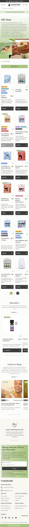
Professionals (18, 498)
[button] (14, 525)
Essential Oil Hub (19, 508)
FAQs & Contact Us (5, 506)
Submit (14, 468)
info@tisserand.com (8, 490)
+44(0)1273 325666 (8, 487)
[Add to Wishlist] (13, 90)
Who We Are (4, 496)
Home (2, 61)
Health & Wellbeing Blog (21, 506)
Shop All (13, 312)
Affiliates (17, 500)
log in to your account (14, 473)
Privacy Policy (10, 472)
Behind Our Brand (5, 498)
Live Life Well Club (19, 496)
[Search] (26, 8)
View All (13, 377)
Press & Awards (4, 500)
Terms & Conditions (5, 508)
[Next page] (17, 293)
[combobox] (14, 8)
